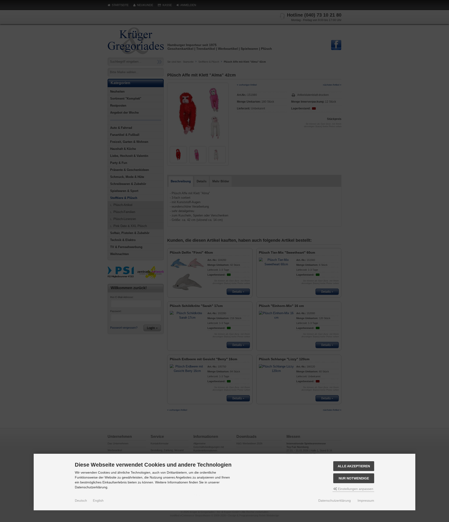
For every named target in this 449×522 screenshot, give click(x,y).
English (98, 500)
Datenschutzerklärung (334, 500)
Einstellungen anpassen (355, 489)
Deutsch (81, 500)
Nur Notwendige (354, 478)
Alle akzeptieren (354, 466)
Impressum (366, 500)
